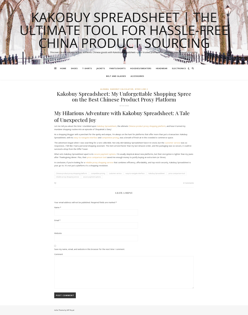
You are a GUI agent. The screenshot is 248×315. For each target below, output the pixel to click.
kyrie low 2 (141, 89)
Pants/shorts (118, 68)
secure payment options (105, 154)
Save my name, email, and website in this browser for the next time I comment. (89, 249)
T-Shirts (87, 68)
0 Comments (188, 183)
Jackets (100, 68)
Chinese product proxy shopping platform (147, 126)
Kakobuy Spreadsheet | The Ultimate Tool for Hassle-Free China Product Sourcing (124, 30)
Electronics (179, 68)
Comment (58, 254)
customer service (172, 142)
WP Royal (70, 310)
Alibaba (104, 89)
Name (57, 207)
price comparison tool (96, 157)
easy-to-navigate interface (86, 137)
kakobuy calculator (121, 89)
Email (57, 220)
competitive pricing (110, 137)
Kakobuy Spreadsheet (106, 126)
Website (58, 233)
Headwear (161, 68)
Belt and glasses (116, 76)
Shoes (74, 68)
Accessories (137, 76)
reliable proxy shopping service (99, 162)
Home (63, 68)
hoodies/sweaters (140, 68)
